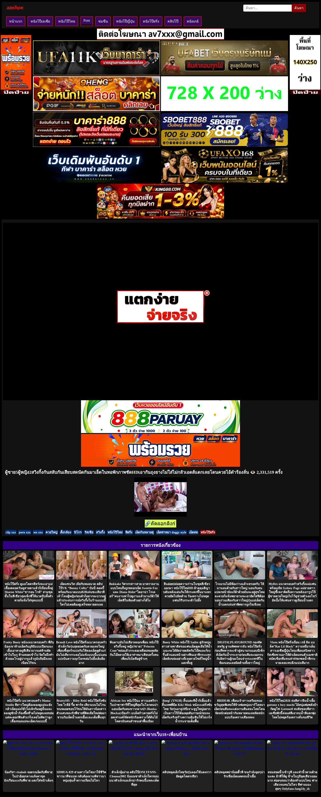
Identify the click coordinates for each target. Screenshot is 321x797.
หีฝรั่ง (128, 532)
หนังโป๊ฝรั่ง (151, 21)
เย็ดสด (193, 532)
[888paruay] (160, 322)
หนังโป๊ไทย (66, 21)
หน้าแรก (15, 21)
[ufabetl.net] (224, 74)
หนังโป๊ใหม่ (115, 532)
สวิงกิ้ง (100, 532)
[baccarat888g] (96, 146)
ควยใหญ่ (51, 532)
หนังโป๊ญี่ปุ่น (125, 21)
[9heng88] (96, 110)
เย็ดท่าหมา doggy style (171, 532)
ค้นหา (299, 8)
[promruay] (160, 465)
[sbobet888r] (224, 146)
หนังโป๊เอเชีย (40, 21)
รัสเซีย (89, 532)
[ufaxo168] (224, 181)
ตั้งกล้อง (65, 532)
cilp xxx (11, 532)
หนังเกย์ (192, 21)
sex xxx (38, 532)
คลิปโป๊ (172, 21)
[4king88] (160, 217)
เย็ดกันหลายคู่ (144, 532)
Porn (86, 20)
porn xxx (25, 532)
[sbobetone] (96, 181)
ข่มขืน (103, 21)
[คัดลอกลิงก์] (160, 524)
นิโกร (78, 532)
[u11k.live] (96, 74)
